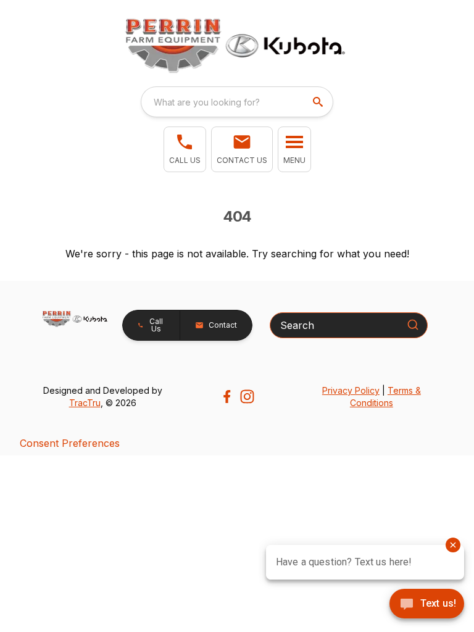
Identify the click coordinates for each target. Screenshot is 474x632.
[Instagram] (247, 396)
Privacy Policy (351, 390)
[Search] (413, 324)
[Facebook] (227, 396)
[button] (185, 149)
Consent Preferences (70, 443)
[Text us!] (427, 604)
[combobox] (237, 102)
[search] (319, 102)
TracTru (85, 402)
